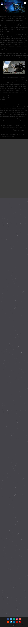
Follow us (6, 580)
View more (14, 149)
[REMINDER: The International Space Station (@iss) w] (14, 435)
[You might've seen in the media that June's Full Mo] (14, 285)
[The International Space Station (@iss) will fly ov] (14, 560)
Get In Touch (7, 612)
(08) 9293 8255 (7, 599)
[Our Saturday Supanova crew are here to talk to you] (14, 313)
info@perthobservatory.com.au (10, 601)
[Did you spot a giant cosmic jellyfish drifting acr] (14, 341)
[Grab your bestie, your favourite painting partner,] (14, 404)
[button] (25, 3)
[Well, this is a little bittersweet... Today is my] (14, 223)
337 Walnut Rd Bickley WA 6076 (11, 597)
